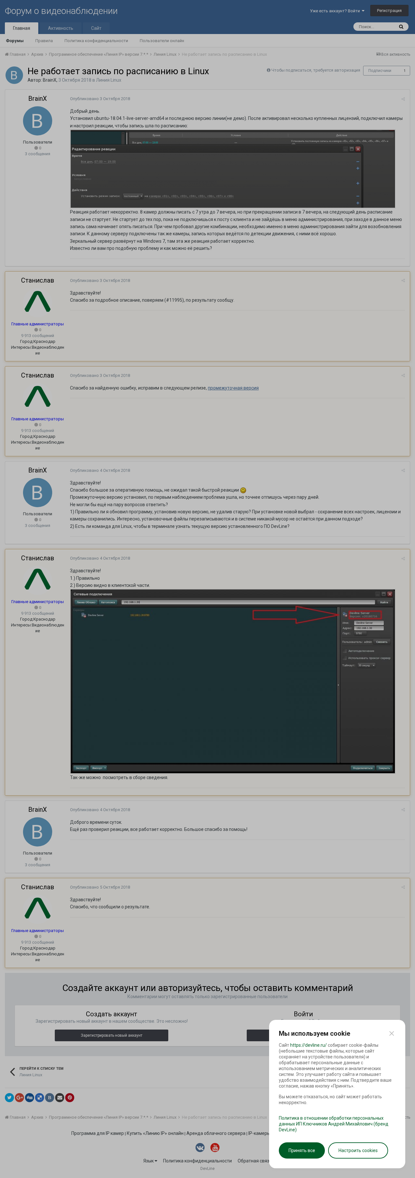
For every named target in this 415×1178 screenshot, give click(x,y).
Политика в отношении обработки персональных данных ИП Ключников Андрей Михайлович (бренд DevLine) (333, 1123)
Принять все (302, 1150)
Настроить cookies (358, 1150)
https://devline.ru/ (308, 1045)
